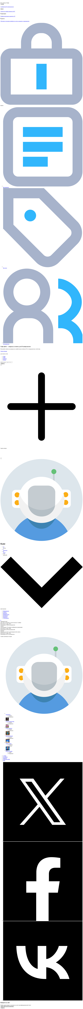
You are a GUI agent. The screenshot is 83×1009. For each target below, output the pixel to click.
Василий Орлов (9, 736)
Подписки (5, 615)
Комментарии (6, 614)
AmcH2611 (8, 714)
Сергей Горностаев (10, 721)
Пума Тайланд (9, 728)
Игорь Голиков (9, 751)
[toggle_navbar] (1, 458)
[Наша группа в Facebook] (42, 920)
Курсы (4, 359)
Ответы (4, 612)
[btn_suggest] (1, 365)
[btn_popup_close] (3, 1007)
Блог (4, 760)
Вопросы (5, 613)
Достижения (6, 618)
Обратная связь (6, 759)
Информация (6, 611)
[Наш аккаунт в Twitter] (42, 841)
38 (3, 546)
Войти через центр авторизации (7, 1006)
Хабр (4, 356)
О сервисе (5, 756)
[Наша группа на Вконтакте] (42, 1000)
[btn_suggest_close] (3, 363)
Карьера (5, 358)
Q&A (4, 357)
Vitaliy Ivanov (9, 743)
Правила (5, 758)
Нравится (5, 616)
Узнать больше (4, 351)
